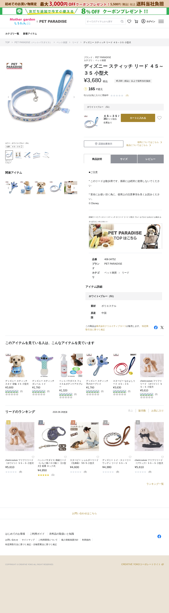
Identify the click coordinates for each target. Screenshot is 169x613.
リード (75, 42)
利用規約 (86, 540)
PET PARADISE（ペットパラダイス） (33, 42)
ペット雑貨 (62, 42)
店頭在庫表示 (105, 143)
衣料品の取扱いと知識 (61, 533)
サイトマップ (28, 540)
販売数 (142, 410)
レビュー (150, 159)
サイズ (124, 159)
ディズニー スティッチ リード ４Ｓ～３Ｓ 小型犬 (107, 42)
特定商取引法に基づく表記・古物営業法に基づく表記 (31, 544)
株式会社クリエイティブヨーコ (111, 326)
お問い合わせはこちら (84, 513)
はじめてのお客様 (15, 533)
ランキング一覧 (155, 483)
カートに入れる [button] (138, 118)
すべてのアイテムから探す (100, 21)
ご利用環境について (48, 540)
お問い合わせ (11, 540)
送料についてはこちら (148, 142)
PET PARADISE (103, 57)
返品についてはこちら (137, 145)
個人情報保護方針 (69, 540)
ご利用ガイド (37, 533)
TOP (7, 42)
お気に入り (157, 410)
